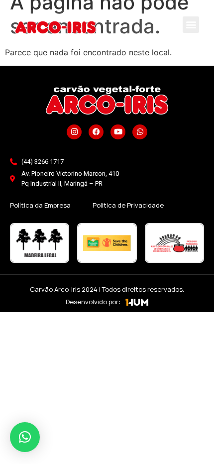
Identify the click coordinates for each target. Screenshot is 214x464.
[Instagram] (74, 131)
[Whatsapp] (139, 131)
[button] (191, 24)
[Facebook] (96, 131)
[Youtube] (117, 131)
